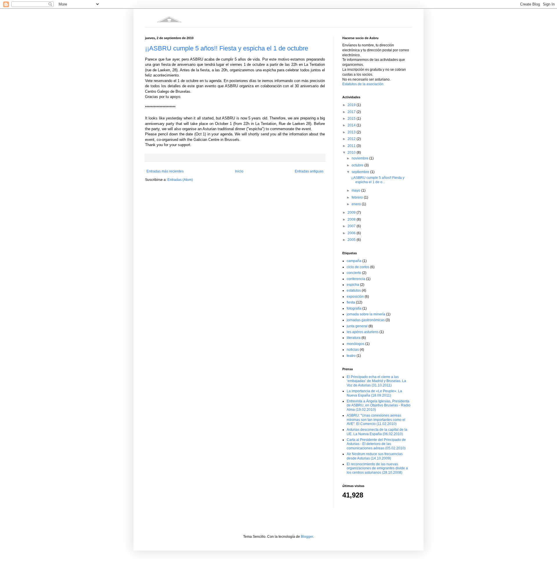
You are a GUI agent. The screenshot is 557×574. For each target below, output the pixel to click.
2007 (352, 226)
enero (357, 204)
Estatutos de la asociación (363, 84)
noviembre (360, 158)
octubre (358, 165)
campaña (354, 261)
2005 (352, 240)
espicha (353, 285)
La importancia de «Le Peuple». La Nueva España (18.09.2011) (374, 393)
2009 (352, 212)
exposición (355, 297)
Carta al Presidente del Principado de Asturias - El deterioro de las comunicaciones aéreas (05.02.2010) (376, 444)
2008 (352, 219)
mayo (356, 190)
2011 (352, 146)
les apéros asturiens (363, 332)
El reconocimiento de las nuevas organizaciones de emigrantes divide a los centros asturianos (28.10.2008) (377, 468)
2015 (352, 119)
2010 (352, 152)
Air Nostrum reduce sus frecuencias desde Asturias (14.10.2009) (375, 456)
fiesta (351, 302)
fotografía (354, 308)
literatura (354, 338)
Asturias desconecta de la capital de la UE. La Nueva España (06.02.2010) (377, 432)
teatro (351, 356)
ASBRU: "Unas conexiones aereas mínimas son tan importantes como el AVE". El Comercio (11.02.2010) (376, 419)
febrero (358, 197)
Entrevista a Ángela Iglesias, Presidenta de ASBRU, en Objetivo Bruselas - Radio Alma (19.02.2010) (378, 405)
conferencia (356, 279)
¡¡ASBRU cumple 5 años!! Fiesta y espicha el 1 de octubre (226, 48)
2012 (352, 139)
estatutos (354, 290)
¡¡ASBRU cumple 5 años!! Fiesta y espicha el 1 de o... (377, 180)
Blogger (307, 537)
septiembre (361, 172)
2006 (352, 233)
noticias (353, 350)
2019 (352, 105)
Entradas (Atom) (180, 180)
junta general (357, 326)
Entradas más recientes (165, 171)
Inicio (239, 171)
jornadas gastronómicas (366, 320)
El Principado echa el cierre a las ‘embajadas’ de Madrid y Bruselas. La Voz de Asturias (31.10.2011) (376, 381)
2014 (352, 125)
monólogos (355, 344)
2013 (352, 132)
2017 (352, 112)
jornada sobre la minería (366, 314)
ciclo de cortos (358, 267)
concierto (354, 273)
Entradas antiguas (309, 171)
